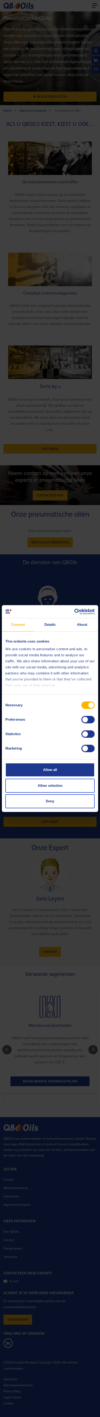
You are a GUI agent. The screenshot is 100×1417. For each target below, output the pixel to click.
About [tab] (82, 624)
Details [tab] (50, 624)
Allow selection (50, 785)
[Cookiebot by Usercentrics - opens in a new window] (74, 612)
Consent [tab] (18, 624)
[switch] (88, 719)
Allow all (50, 770)
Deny (50, 801)
